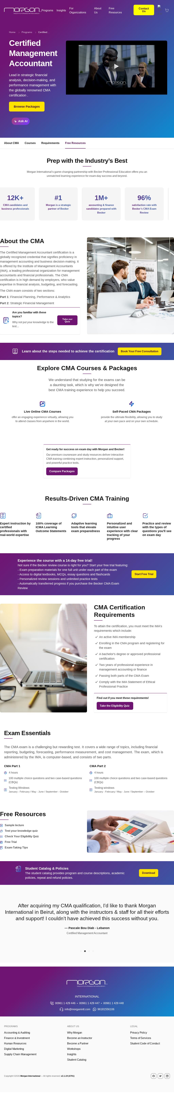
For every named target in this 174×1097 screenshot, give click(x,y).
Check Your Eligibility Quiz (22, 836)
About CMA (11, 143)
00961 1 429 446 (65, 1003)
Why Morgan (74, 1032)
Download (148, 872)
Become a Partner (77, 1043)
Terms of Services (140, 1038)
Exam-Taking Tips (16, 847)
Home (12, 32)
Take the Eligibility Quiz (115, 705)
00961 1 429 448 (113, 1003)
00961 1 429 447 (89, 1003)
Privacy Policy (138, 1032)
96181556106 (106, 1009)
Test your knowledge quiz (21, 830)
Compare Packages (62, 471)
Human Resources (15, 1043)
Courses (30, 143)
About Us (97, 10)
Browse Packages (27, 106)
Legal (134, 1026)
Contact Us (144, 10)
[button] (81, 951)
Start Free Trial (144, 574)
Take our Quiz (67, 320)
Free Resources (115, 10)
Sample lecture (14, 825)
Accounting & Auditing (17, 1032)
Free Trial (11, 842)
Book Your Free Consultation (139, 351)
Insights (61, 10)
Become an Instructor (79, 1038)
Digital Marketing (14, 1048)
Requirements (50, 143)
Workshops (73, 1048)
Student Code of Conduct (145, 1043)
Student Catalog (76, 1059)
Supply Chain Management (20, 1054)
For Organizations (77, 10)
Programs (47, 10)
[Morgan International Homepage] (87, 983)
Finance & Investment (17, 1038)
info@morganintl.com (77, 1009)
